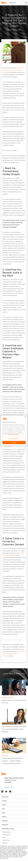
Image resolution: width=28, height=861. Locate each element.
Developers (5, 824)
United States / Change (8, 828)
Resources (4, 820)
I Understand (14, 442)
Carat (3, 808)
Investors (4, 801)
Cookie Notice (6, 834)
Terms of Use (6, 840)
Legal (3, 837)
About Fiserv (5, 797)
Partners (4, 816)
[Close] (25, 416)
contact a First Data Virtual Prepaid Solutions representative (14, 654)
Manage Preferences (14, 438)
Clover (3, 812)
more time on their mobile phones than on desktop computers (13, 70)
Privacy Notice (6, 832)
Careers (4, 804)
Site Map (4, 842)
